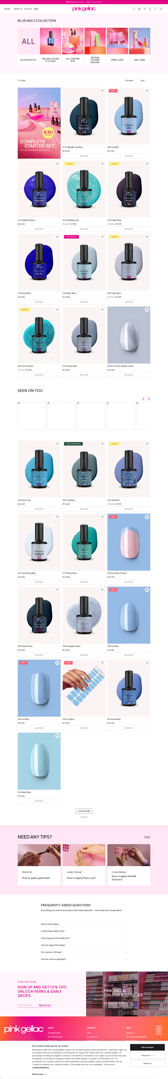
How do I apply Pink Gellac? (53, 945)
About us (130, 1033)
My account (92, 1040)
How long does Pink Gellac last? (55, 938)
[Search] (134, 8)
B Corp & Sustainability (136, 1036)
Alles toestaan (147, 1047)
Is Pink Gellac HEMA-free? (53, 931)
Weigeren (147, 1063)
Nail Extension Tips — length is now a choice (84, 2)
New (36, 9)
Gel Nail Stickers (55, 1036)
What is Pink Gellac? (50, 924)
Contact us (92, 1036)
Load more (84, 811)
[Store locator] (144, 9)
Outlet (28, 9)
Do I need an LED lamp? (51, 952)
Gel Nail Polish (54, 1033)
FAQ (89, 1033)
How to (18, 9)
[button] (144, 80)
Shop (7, 9)
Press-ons (52, 1040)
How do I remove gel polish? (53, 959)
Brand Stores (132, 1040)
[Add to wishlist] (102, 91)
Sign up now (45, 1005)
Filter (23, 80)
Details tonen (38, 1074)
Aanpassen (146, 1055)
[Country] (139, 8)
